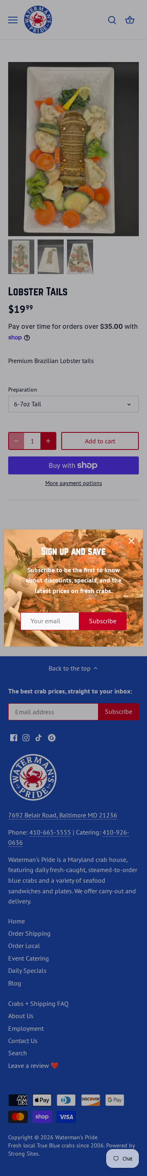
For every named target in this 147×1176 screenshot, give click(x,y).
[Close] (131, 541)
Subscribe (102, 621)
